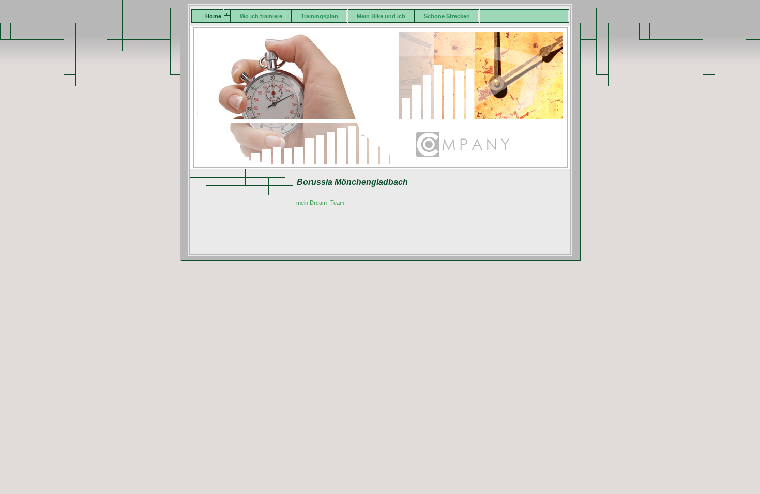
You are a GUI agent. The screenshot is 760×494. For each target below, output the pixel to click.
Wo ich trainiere (261, 16)
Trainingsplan (319, 16)
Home (213, 16)
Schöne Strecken (447, 16)
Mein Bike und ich (381, 16)
